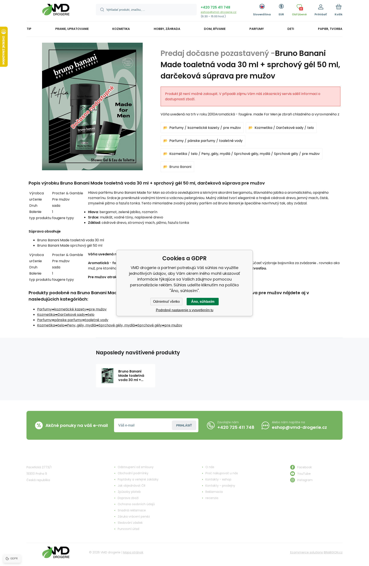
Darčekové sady (289, 127)
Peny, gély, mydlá (215, 153)
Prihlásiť (184, 425)
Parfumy (176, 127)
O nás (209, 467)
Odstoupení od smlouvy (136, 467)
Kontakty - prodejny (220, 485)
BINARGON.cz (333, 552)
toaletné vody (231, 140)
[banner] (55, 11)
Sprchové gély (286, 153)
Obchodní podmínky (133, 473)
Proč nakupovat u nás (221, 473)
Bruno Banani (180, 166)
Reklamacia (214, 492)
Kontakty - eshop (218, 479)
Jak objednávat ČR (131, 485)
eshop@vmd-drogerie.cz (218, 12)
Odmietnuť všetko (166, 301)
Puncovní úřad (128, 529)
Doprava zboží (128, 498)
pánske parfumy (201, 140)
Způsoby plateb (129, 492)
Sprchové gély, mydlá (252, 153)
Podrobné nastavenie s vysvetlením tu (184, 310)
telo (310, 127)
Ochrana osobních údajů (136, 504)
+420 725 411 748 (215, 7)
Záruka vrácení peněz (134, 516)
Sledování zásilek (130, 523)
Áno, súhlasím (202, 301)
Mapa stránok (133, 552)
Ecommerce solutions (306, 552)
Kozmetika (263, 127)
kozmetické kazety (203, 127)
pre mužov (232, 127)
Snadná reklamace (132, 510)
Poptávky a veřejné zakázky (138, 479)
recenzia (211, 498)
